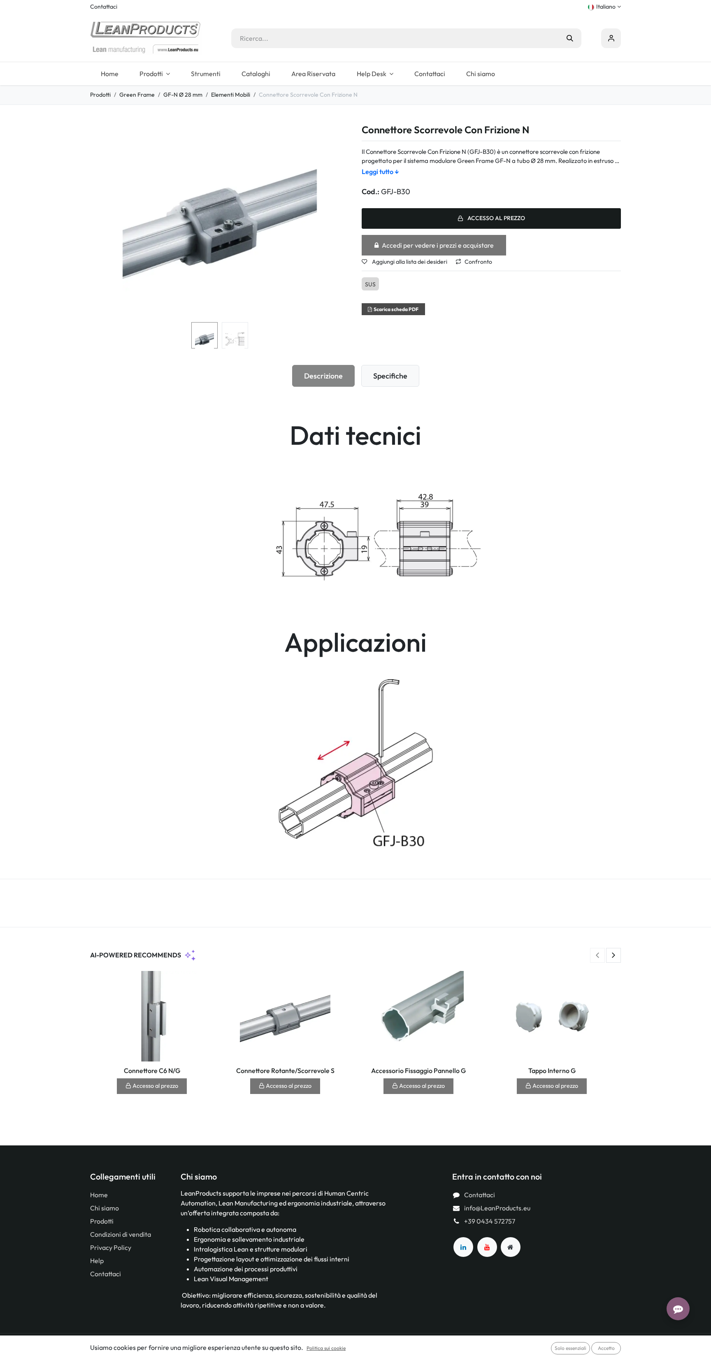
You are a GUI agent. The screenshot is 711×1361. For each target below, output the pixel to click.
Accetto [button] (606, 1348)
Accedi (611, 38)
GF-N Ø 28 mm (182, 94)
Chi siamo (104, 1208)
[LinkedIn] (463, 1247)
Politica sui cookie (326, 1348)
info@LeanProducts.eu (497, 1208)
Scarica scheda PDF (396, 309)
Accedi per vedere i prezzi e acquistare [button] (438, 245)
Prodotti (100, 94)
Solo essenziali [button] (570, 1348)
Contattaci (103, 6)
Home (99, 1195)
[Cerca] (569, 38)
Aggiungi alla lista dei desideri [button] (409, 262)
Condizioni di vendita (120, 1234)
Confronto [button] (478, 262)
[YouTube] (487, 1247)
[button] (103, 222)
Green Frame (137, 94)
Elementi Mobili (230, 94)
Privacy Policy (110, 1247)
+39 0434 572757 (489, 1221)
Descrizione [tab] (323, 376)
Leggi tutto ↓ (380, 171)
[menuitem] (109, 73)
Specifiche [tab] (390, 376)
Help (97, 1260)
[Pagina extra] (510, 1247)
